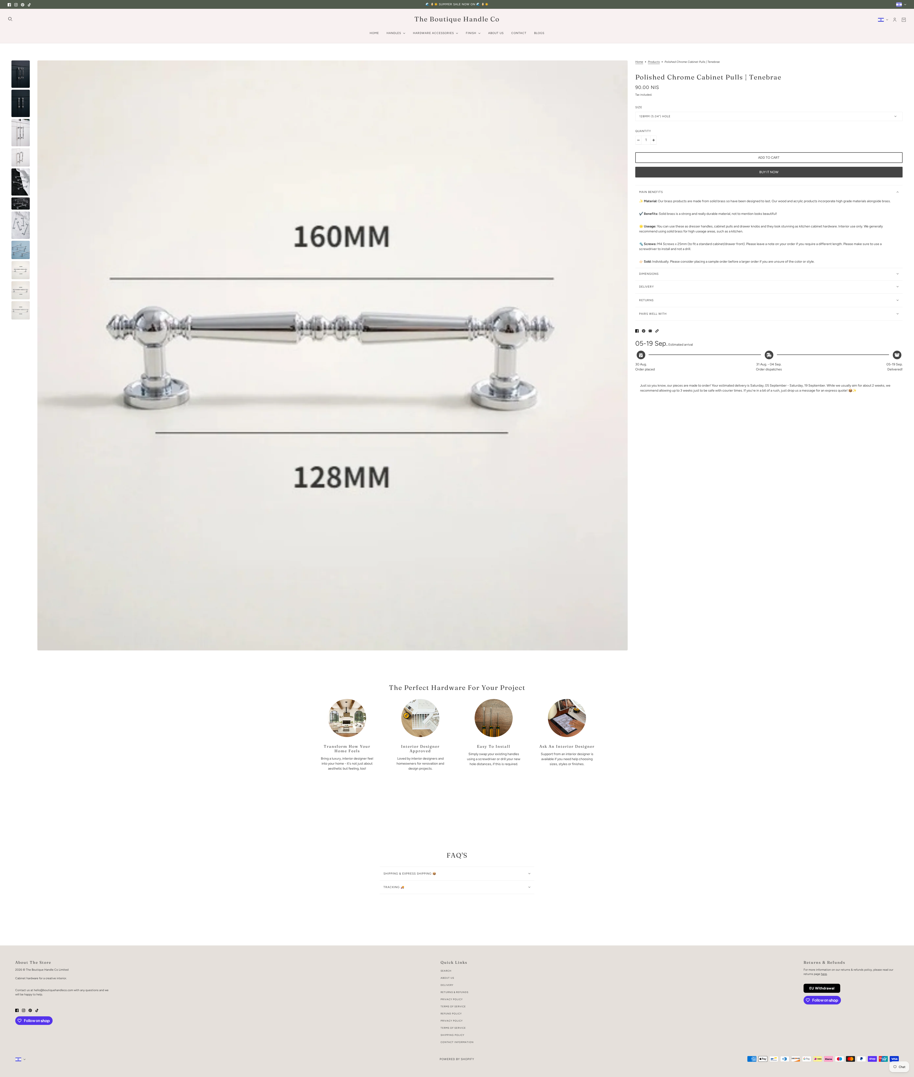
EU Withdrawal (822, 988)
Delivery (447, 985)
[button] (657, 330)
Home (639, 62)
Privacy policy (452, 1020)
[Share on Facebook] (637, 330)
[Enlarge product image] (332, 355)
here (824, 974)
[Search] (10, 19)
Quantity (643, 131)
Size (638, 107)
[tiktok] (29, 4)
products (654, 62)
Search (446, 970)
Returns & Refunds (454, 992)
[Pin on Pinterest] (643, 330)
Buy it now (768, 172)
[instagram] (16, 4)
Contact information (457, 1042)
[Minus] (638, 140)
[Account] (894, 19)
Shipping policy (452, 1035)
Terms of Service (453, 1006)
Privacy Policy (452, 999)
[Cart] (903, 19)
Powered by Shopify (457, 1059)
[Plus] (654, 140)
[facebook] (9, 4)
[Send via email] (650, 330)
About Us (447, 977)
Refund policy (451, 1013)
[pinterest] (22, 4)
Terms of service (453, 1027)
